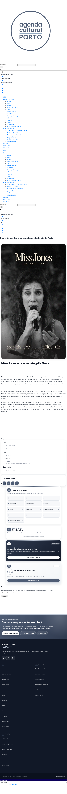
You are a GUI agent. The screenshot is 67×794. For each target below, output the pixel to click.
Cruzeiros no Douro (40, 674)
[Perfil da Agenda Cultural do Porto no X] (13, 658)
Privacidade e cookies (60, 776)
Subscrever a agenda (29, 633)
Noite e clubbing (5, 721)
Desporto (9, 120)
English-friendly (5, 726)
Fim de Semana (11, 112)
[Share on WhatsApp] (12, 483)
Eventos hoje (5, 668)
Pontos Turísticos (8, 128)
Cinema (9, 122)
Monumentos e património (41, 684)
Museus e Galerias (12, 133)
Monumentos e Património (15, 135)
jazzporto (8, 439)
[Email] (17, 483)
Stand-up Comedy (12, 116)
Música (9, 105)
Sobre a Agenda (5, 765)
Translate (14, 784)
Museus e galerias (39, 679)
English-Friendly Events (14, 126)
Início (5, 97)
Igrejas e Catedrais (12, 137)
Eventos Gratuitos (12, 107)
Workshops (10, 114)
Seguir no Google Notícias (32, 557)
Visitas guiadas (39, 695)
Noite (8, 109)
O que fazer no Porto (40, 668)
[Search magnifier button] (1, 67)
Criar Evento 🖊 (8, 145)
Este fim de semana (6, 674)
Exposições (10, 124)
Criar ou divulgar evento (7, 744)
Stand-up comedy (6, 711)
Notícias (5, 143)
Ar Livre (9, 118)
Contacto (6, 147)
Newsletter (4, 754)
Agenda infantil (5, 684)
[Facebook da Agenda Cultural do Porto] (8, 658)
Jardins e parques (39, 689)
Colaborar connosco (7, 749)
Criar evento (43, 633)
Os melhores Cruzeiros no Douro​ (17, 130)
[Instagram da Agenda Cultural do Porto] (4, 658)
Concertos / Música (11, 470)
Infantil (9, 101)
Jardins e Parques (12, 139)
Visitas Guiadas (11, 141)
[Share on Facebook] (4, 483)
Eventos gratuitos (6, 679)
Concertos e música (6, 689)
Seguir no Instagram (32, 580)
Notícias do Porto (6, 739)
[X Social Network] (8, 483)
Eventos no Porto (8, 99)
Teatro (9, 103)
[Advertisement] (33, 370)
